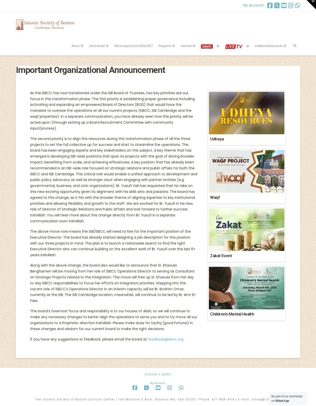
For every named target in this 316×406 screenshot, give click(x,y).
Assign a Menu (158, 374)
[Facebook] (270, 5)
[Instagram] (290, 5)
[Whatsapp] (297, 5)
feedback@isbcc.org (165, 339)
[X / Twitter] (276, 5)
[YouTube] (283, 5)
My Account (253, 5)
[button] (311, 4)
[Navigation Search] (294, 43)
